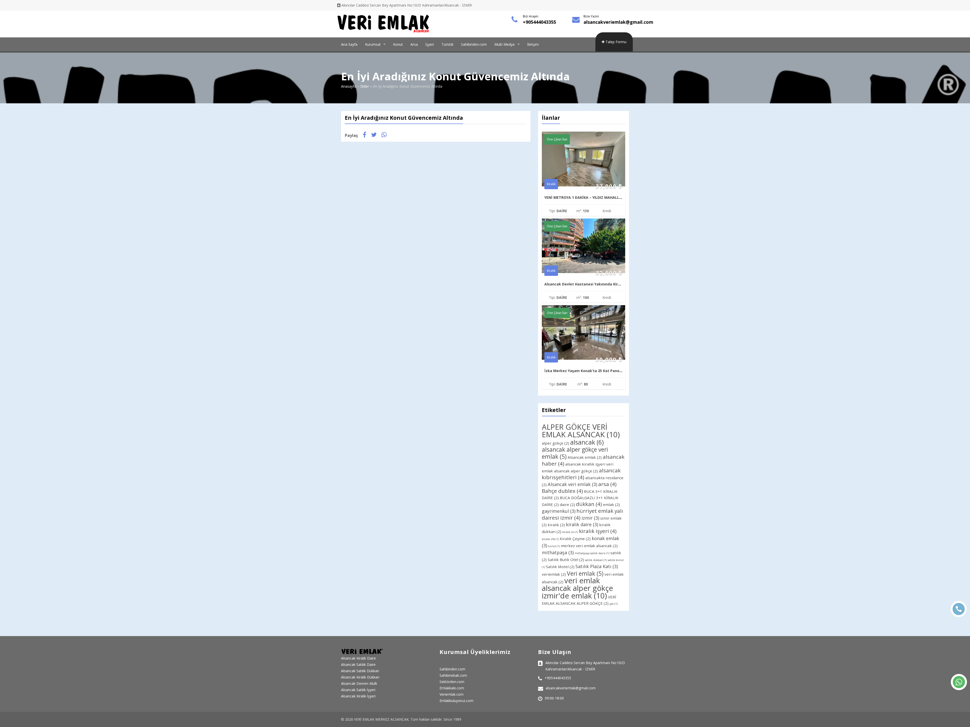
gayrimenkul (558, 511)
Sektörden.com (452, 681)
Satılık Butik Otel (566, 559)
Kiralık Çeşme (575, 538)
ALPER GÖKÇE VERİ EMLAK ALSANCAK (581, 431)
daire (567, 504)
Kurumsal (372, 44)
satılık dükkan (596, 560)
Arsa (414, 44)
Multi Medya (504, 44)
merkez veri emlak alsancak (589, 545)
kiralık (556, 524)
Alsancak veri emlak (572, 484)
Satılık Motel (560, 566)
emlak (611, 504)
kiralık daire (582, 524)
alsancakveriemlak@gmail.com (618, 22)
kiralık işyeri (598, 531)
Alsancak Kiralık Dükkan (360, 677)
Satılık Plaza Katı (596, 566)
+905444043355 (539, 22)
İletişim (533, 44)
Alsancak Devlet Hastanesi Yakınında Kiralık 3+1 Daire (593, 284)
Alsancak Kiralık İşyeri (358, 696)
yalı (614, 603)
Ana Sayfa (349, 44)
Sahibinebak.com (453, 675)
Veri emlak (585, 573)
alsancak (587, 442)
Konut (398, 44)
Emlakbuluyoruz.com (456, 700)
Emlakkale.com (452, 688)
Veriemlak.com (452, 694)
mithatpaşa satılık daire (592, 553)
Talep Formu (615, 41)
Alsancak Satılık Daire (358, 664)
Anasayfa (348, 86)
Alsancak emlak (585, 457)
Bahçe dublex (562, 490)
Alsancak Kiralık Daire (358, 658)
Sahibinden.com (474, 44)
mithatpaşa (558, 552)
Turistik (447, 44)
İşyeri (429, 44)
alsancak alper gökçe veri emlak (575, 453)
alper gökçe (555, 443)
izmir (590, 518)
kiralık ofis (550, 539)
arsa (607, 484)
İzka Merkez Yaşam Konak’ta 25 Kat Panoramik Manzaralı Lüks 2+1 (605, 370)
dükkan (589, 503)
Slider (364, 86)
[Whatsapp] (958, 682)
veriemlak (554, 574)
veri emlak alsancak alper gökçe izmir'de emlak (577, 588)
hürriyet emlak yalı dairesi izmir (582, 514)
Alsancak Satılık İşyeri (358, 689)
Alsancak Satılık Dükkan (360, 670)
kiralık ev (570, 532)
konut (554, 546)
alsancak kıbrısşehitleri (581, 474)
